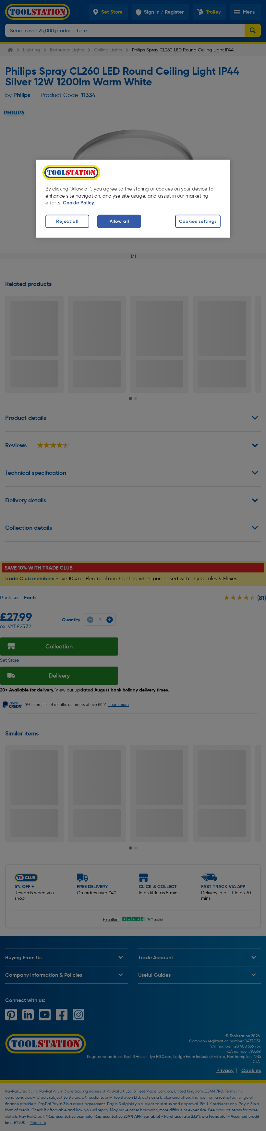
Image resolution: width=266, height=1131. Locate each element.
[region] (133, 198)
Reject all (67, 221)
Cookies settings (198, 221)
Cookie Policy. (79, 203)
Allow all (119, 221)
